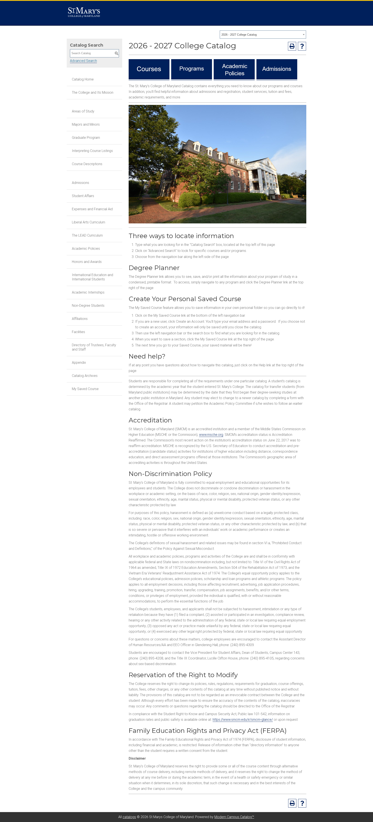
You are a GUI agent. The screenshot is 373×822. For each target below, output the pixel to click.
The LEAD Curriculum (87, 235)
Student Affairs (83, 196)
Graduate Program (86, 138)
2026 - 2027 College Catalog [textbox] (239, 34)
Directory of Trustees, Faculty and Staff (94, 347)
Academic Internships (88, 292)
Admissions (80, 183)
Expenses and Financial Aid (92, 209)
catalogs (129, 817)
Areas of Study (83, 111)
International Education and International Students (92, 277)
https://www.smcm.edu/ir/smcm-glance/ (243, 720)
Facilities (78, 332)
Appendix (79, 362)
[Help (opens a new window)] (302, 46)
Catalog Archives (85, 376)
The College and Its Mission (92, 92)
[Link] (149, 78)
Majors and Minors (86, 124)
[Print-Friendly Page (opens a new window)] (292, 46)
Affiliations (80, 319)
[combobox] (263, 34)
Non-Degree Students (88, 306)
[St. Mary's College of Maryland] (84, 13)
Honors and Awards (87, 262)
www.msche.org (211, 435)
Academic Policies (86, 249)
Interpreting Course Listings (92, 151)
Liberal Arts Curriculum (88, 222)
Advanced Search (83, 61)
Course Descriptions (87, 164)
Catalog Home (83, 79)
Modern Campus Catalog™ (234, 817)
